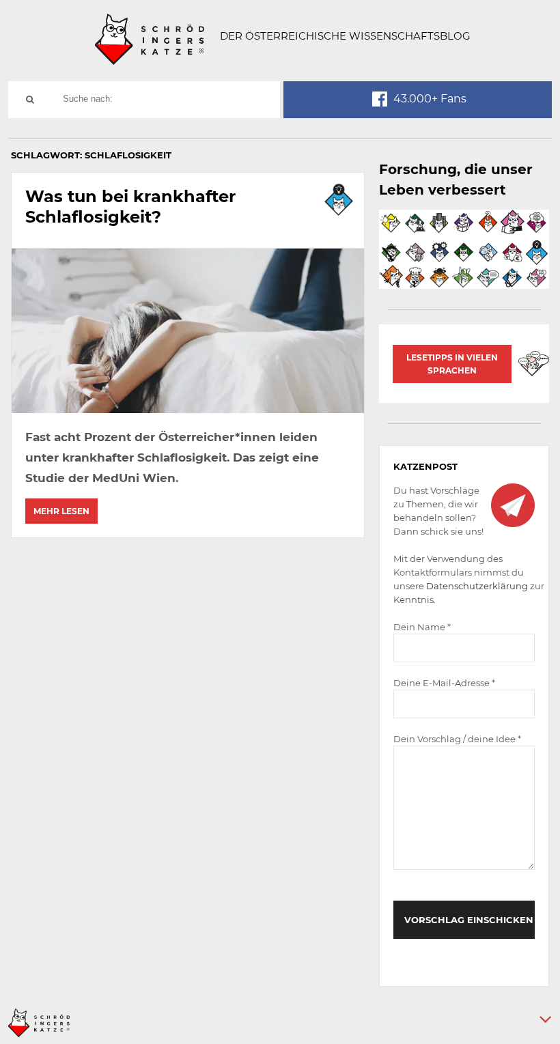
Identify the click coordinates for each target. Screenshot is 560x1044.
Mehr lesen (61, 511)
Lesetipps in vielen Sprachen (452, 364)
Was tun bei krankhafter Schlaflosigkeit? (130, 206)
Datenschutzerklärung (477, 585)
